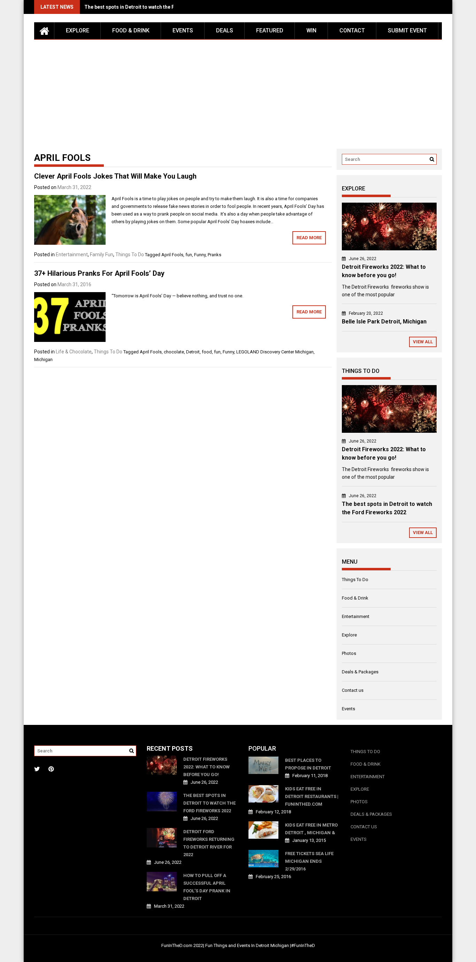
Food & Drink (130, 30)
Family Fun (101, 254)
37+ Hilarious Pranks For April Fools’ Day (99, 273)
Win (311, 30)
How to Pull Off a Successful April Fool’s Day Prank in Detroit (206, 887)
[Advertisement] (238, 92)
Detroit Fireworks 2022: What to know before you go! (206, 767)
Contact (352, 30)
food (207, 351)
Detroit (193, 351)
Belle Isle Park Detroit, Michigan (384, 321)
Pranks (214, 254)
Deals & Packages (360, 671)
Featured (269, 30)
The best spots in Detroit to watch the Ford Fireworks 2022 (151, 7)
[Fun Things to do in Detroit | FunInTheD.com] (44, 30)
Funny (200, 254)
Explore (77, 30)
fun (188, 254)
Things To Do (129, 254)
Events (182, 30)
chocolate (174, 351)
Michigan (43, 359)
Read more (309, 237)
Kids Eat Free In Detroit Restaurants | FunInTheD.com (311, 796)
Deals (224, 30)
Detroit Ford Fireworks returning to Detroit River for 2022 (209, 843)
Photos (349, 653)
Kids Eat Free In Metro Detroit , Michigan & (311, 828)
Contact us (352, 690)
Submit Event (407, 30)
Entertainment (72, 254)
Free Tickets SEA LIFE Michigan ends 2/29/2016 (309, 861)
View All (423, 341)
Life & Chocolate (74, 351)
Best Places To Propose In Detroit (308, 764)
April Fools (172, 254)
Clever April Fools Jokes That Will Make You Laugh (115, 176)
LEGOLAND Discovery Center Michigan (275, 351)
